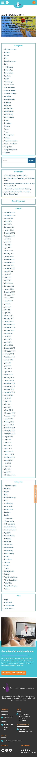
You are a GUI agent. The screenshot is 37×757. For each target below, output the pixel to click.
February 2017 (9, 422)
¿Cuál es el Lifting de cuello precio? (16, 175)
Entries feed (8, 602)
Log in (6, 599)
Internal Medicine (9, 99)
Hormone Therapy (10, 94)
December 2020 (9, 324)
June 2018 (7, 401)
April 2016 (8, 448)
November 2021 (9, 295)
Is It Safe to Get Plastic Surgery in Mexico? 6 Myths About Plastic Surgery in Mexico (18, 20)
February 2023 (9, 254)
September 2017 (9, 416)
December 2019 (9, 348)
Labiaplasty (7, 105)
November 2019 (9, 351)
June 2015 (7, 466)
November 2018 (9, 386)
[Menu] (2, 3)
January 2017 (9, 425)
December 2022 (9, 259)
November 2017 (9, 413)
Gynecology (8, 82)
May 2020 (8, 339)
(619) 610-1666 (8, 724)
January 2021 (9, 321)
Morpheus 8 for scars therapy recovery (17, 189)
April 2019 (8, 372)
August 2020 (8, 333)
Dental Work (8, 70)
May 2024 (8, 221)
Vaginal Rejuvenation (11, 141)
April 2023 (8, 248)
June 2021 (7, 307)
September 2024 (9, 215)
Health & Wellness (10, 91)
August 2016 (8, 437)
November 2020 (9, 327)
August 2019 (8, 360)
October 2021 (9, 298)
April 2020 (8, 342)
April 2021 (8, 313)
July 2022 (7, 274)
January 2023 (9, 257)
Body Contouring (10, 61)
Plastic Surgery (9, 117)
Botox (6, 64)
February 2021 (9, 318)
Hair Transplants (9, 88)
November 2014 (9, 475)
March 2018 (8, 410)
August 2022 (8, 271)
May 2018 (8, 404)
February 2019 (9, 378)
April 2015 (8, 472)
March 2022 (8, 283)
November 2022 (9, 262)
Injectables (7, 96)
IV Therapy (7, 102)
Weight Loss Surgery (10, 150)
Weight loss (8, 147)
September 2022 (9, 268)
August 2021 (8, 301)
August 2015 (8, 460)
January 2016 (9, 454)
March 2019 (8, 375)
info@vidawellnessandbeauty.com (13, 740)
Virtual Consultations (10, 144)
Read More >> (6, 34)
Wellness (7, 153)
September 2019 (9, 357)
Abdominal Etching (10, 49)
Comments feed (9, 605)
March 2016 (8, 451)
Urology (7, 138)
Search (31, 161)
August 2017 (8, 419)
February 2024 (9, 227)
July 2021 (7, 304)
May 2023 (8, 245)
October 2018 (9, 389)
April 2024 (8, 224)
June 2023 (7, 242)
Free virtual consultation (12, 673)
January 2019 (9, 380)
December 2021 (9, 292)
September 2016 (9, 434)
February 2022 (9, 286)
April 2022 (8, 280)
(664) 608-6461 (8, 717)
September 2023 (9, 236)
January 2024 (9, 230)
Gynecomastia (9, 85)
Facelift (6, 79)
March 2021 (8, 316)
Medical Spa (8, 108)
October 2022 (9, 265)
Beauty (6, 55)
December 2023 (9, 233)
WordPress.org (9, 608)
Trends (6, 132)
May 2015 (8, 469)
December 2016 (9, 428)
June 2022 (7, 277)
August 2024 (8, 218)
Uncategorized (9, 135)
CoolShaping (8, 67)
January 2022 (9, 289)
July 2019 (7, 363)
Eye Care (7, 76)
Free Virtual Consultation (34, 2)
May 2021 (8, 310)
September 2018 (9, 392)
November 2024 (9, 212)
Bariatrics (7, 52)
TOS (5, 729)
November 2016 (9, 431)
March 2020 (8, 345)
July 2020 (7, 336)
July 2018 (7, 398)
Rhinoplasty (8, 123)
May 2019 (8, 369)
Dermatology (8, 73)
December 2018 (9, 383)
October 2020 (9, 330)
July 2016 (7, 439)
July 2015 (7, 463)
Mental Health (8, 111)
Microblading (8, 114)
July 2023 (7, 239)
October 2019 (9, 354)
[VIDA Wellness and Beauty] (18, 4)
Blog (5, 58)
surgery (6, 129)
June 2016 (7, 442)
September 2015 (9, 457)
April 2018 (8, 407)
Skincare (7, 126)
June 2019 (7, 366)
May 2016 (8, 445)
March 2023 (8, 251)
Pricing (6, 120)
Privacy (6, 727)
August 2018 (8, 395)
